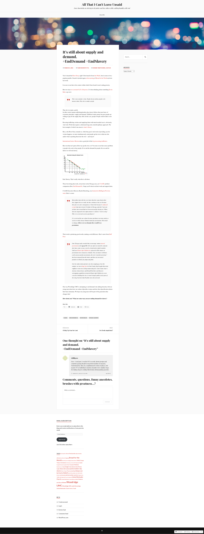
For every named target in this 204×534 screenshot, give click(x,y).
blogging (67, 458)
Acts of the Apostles (70, 453)
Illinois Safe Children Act (84, 250)
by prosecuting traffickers (100, 141)
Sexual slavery (93, 317)
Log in (60, 506)
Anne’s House (88, 127)
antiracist (63, 458)
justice (72, 469)
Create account (63, 502)
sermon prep (63, 475)
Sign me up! (62, 439)
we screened (79, 90)
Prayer (68, 471)
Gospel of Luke (60, 464)
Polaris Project (64, 471)
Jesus (61, 469)
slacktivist (76, 475)
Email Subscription (64, 420)
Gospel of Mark (66, 464)
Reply (109, 373)
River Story (76, 76)
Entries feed (62, 510)
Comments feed (63, 514)
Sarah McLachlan (71, 473)
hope (64, 466)
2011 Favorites (63, 453)
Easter (81, 462)
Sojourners (80, 475)
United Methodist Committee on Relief (69, 479)
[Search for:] (135, 57)
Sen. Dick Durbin (79, 473)
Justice (108, 68)
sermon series (69, 475)
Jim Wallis (97, 76)
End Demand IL (77, 186)
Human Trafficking (99, 68)
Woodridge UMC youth (68, 486)
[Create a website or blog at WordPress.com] (102, 530)
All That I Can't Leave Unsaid (102, 4)
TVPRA (58, 477)
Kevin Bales (83, 317)
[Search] (145, 57)
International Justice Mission (71, 141)
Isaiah (58, 468)
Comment (107, 401)
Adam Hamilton (79, 453)
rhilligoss (74, 358)
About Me (102, 15)
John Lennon (66, 468)
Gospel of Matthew (74, 464)
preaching (72, 471)
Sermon (58, 475)
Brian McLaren (65, 460)
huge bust (84, 266)
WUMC (71, 488)
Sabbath (65, 473)
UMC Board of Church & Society (66, 477)
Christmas (68, 462)
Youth (74, 488)
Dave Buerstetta (83, 68)
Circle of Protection (75, 462)
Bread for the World (101, 78)
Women (64, 482)
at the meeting (90, 78)
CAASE (102, 184)
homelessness (59, 466)
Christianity (63, 462)
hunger (67, 466)
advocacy (59, 458)
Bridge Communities (72, 460)
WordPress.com (63, 517)
